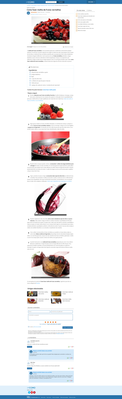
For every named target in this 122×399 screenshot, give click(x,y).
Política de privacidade (64, 397)
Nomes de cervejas (82, 30)
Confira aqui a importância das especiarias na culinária (59, 181)
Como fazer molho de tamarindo (43, 300)
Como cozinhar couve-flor (83, 14)
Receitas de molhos (44, 5)
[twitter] (29, 392)
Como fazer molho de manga (67, 293)
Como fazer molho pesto (49, 90)
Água (32, 77)
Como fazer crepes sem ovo (83, 26)
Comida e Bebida (34, 5)
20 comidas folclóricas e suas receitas (86, 24)
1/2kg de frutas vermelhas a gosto (39, 72)
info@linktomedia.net (60, 333)
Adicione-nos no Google (68, 47)
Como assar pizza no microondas (85, 20)
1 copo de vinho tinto (36, 79)
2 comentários (47, 12)
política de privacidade (37, 327)
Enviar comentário (67, 328)
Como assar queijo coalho (83, 22)
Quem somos (43, 397)
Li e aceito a (35, 326)
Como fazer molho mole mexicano (66, 300)
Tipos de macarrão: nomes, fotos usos (86, 28)
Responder (30, 347)
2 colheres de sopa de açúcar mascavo (40, 81)
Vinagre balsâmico (35, 74)
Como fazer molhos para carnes (43, 293)
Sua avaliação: (43, 324)
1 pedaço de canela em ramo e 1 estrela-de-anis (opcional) (45, 85)
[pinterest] (34, 392)
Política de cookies (72, 397)
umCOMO (28, 5)
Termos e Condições (55, 397)
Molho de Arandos (51, 5)
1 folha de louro (35, 83)
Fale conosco (49, 397)
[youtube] (32, 392)
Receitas (38, 5)
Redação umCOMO (35, 14)
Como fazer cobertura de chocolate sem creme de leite (86, 17)
